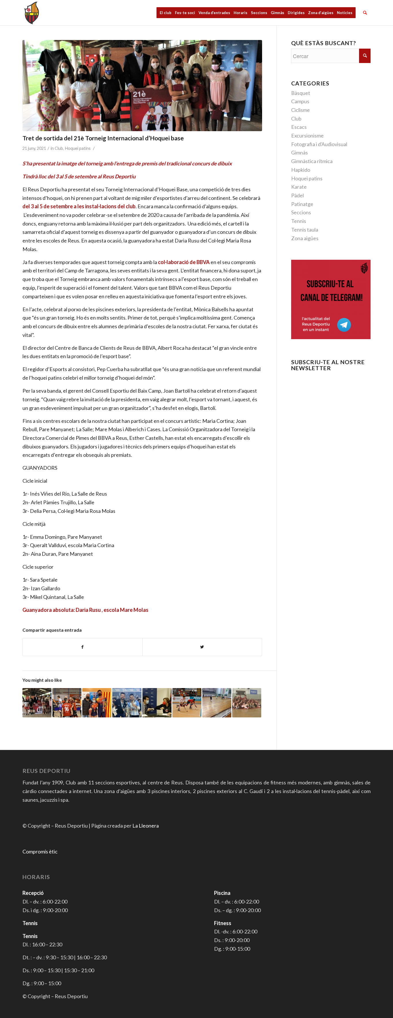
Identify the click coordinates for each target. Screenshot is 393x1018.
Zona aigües (304, 238)
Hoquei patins (78, 148)
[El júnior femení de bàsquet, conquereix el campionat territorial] (246, 702)
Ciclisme (300, 110)
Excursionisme (307, 135)
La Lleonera (145, 825)
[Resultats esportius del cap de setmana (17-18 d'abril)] (96, 702)
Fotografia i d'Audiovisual (319, 144)
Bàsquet (300, 93)
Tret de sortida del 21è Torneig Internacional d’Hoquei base (103, 138)
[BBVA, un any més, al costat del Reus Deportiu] (156, 702)
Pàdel (297, 195)
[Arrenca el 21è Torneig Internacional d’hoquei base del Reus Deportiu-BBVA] (36, 702)
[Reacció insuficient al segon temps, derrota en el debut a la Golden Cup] (186, 702)
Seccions (301, 212)
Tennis (298, 221)
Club (59, 148)
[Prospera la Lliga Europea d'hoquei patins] (216, 702)
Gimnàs (299, 152)
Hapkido (300, 170)
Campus (300, 101)
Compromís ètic (40, 851)
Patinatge (302, 204)
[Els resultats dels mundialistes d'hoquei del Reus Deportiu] (126, 702)
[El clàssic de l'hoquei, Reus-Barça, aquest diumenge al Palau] (66, 702)
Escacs (299, 127)
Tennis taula (304, 229)
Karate (299, 187)
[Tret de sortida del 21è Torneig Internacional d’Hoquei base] (142, 85)
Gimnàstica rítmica (312, 161)
